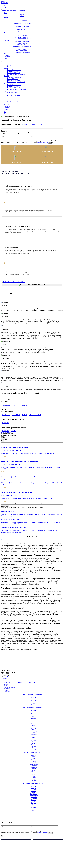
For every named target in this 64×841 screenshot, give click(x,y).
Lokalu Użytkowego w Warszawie (16, 89)
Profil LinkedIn (6, 405)
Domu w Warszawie (12, 71)
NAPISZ (3, 1)
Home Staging (11, 100)
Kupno (6, 68)
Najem (6, 83)
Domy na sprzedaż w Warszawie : (32, 752)
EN (5, 7)
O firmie (9, 67)
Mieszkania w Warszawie (14, 70)
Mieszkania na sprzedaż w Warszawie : (32, 721)
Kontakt (6, 109)
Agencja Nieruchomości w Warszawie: (32, 694)
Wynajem (6, 91)
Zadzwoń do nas (21, 282)
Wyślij (50, 142)
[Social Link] (1, 679)
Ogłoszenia (7, 107)
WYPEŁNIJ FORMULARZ (38, 285)
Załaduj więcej (4, 506)
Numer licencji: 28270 (35, 415)
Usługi (6, 98)
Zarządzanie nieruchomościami (15, 103)
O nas (5, 64)
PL (5, 5)
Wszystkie (13, 435)
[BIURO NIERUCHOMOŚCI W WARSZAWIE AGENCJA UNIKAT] (16, 646)
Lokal (2, 437)
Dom (2, 441)
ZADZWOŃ (4, 3)
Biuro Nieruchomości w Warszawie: (32, 707)
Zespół (9, 65)
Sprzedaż (6, 76)
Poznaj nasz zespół (6, 432)
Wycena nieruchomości (13, 101)
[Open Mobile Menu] (1, 61)
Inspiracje (6, 104)
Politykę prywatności (42, 142)
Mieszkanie (4, 439)
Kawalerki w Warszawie (13, 73)
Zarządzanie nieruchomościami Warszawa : (32, 783)
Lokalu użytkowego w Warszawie (16, 74)
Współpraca (7, 106)
